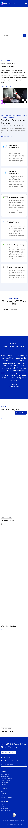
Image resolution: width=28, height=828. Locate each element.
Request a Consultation (6, 136)
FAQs (2, 806)
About (2, 791)
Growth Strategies (5, 780)
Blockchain (14, 309)
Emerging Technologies (6, 778)
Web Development (6, 517)
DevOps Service (5, 782)
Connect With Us (5, 86)
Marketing (3, 784)
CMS (22, 309)
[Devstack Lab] (8, 3)
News (2, 804)
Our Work (3, 793)
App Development (5, 776)
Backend (5, 309)
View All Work (19, 412)
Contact (3, 795)
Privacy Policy (4, 808)
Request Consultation (6, 797)
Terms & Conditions (6, 810)
